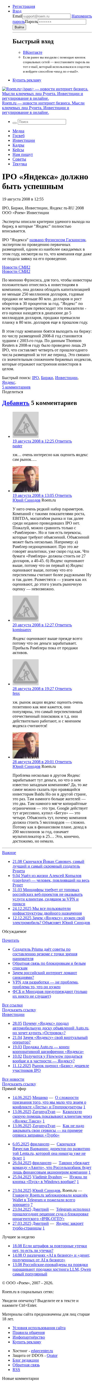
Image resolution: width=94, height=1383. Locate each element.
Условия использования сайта (39, 1328)
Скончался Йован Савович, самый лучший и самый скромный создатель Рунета (48, 866)
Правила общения (29, 1332)
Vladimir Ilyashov (47, 1177)
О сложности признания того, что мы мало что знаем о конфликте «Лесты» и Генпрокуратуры (49, 1102)
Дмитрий (40, 1209)
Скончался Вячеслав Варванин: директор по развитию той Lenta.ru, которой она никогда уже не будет (51, 1151)
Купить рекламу (27, 80)
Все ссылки (12, 1005)
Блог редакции (26, 1360)
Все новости (13, 1079)
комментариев (16, 387)
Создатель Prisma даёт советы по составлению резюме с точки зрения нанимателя (45, 954)
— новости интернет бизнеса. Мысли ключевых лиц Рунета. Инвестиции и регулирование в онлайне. (43, 108)
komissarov (22, 629)
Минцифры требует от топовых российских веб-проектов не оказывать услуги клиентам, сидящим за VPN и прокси (48, 896)
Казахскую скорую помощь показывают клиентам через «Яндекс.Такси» (52, 1116)
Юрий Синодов (26, 500)
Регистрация (24, 6)
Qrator (52, 1355)
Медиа (18, 131)
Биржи (47, 377)
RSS (16, 1369)
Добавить (16, 402)
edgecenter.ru (42, 1351)
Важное (9, 852)
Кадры (18, 145)
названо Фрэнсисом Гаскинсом (57, 240)
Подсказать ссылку (19, 1010)
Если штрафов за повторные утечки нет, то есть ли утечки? (50, 1248)
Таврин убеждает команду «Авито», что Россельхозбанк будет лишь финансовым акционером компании (52, 1167)
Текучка (20, 164)
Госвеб (19, 135)
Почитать (10, 940)
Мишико (40, 1097)
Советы (19, 159)
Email (17, 16)
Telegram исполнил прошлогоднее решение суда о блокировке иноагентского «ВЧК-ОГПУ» (51, 1214)
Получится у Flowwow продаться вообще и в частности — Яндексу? (47, 1058)
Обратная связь (26, 1365)
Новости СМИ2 (16, 267)
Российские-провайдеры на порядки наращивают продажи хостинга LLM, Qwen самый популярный (52, 1269)
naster (17, 446)
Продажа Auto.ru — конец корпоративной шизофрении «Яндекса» (48, 1049)
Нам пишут (23, 154)
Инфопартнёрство (29, 1337)
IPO (35, 377)
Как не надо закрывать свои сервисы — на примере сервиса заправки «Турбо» (48, 1130)
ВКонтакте (32, 52)
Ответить (63, 441)
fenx (16, 693)
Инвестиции (24, 140)
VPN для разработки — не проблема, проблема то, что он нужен (46, 984)
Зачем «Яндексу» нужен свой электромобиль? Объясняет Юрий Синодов (51, 920)
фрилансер (39, 1144)
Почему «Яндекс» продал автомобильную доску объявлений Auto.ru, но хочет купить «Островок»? (51, 1028)
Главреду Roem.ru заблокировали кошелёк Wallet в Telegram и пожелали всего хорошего (50, 1200)
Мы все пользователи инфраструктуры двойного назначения (47, 910)
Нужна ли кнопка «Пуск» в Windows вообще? (50, 1179)
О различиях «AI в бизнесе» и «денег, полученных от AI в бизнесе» (51, 1257)
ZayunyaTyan (43, 1111)
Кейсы (18, 150)
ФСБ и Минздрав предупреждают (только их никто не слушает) (50, 993)
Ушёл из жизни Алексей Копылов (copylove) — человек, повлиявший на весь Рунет (51, 880)
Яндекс (8, 382)
